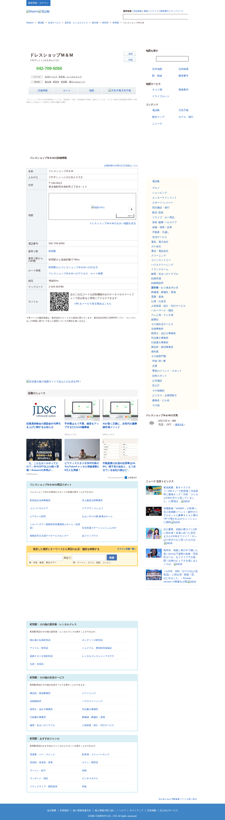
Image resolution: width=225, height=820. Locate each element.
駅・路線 (157, 75)
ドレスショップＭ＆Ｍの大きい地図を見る (112, 220)
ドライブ (154, 11)
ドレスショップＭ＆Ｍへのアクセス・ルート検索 (76, 273)
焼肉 (84, 770)
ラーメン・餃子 (38, 770)
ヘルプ (182, 3)
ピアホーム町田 (38, 516)
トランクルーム (159, 269)
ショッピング (159, 192)
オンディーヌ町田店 (92, 640)
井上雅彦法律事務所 (92, 500)
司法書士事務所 (90, 709)
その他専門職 (158, 356)
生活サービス (51, 76)
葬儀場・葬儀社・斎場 (93, 717)
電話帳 (156, 110)
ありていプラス (90, 535)
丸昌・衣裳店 (37, 664)
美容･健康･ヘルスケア (164, 222)
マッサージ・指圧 (39, 778)
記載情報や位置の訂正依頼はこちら (121, 165)
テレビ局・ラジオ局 (162, 315)
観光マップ (158, 116)
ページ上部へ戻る (177, 799)
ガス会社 (156, 246)
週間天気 (179, 424)
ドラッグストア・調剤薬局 (43, 786)
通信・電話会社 (159, 251)
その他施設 (158, 390)
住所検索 (183, 69)
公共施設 (157, 380)
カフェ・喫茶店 (90, 762)
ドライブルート (160, 96)
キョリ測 (157, 89)
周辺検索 (137, 11)
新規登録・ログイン (38, 3)
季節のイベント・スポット (167, 370)
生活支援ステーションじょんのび (99, 527)
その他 (156, 405)
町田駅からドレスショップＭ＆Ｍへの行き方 (73, 267)
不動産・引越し (160, 232)
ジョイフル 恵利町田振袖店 (97, 648)
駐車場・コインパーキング (96, 754)
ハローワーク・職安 (162, 310)
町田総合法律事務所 (40, 500)
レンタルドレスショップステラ (98, 656)
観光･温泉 (157, 212)
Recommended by (116, 478)
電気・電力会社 (159, 241)
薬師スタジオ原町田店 (41, 656)
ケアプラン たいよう (92, 508)
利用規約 (64, 810)
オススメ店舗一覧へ (126, 549)
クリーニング (89, 693)
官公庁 (156, 385)
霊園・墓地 (157, 296)
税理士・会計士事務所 (41, 709)
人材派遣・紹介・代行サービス (98, 725)
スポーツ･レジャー (162, 202)
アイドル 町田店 (39, 648)
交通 (154, 365)
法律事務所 (157, 328)
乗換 (146, 11)
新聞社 (155, 319)
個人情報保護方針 (82, 810)
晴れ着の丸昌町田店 (40, 640)
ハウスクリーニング (92, 701)
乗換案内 (183, 89)
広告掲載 (151, 810)
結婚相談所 (35, 701)
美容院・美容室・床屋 (41, 762)
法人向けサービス (169, 810)
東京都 (48, 82)
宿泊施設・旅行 (160, 207)
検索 (193, 16)
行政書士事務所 (38, 717)
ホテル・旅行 (186, 116)
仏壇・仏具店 (158, 301)
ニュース (157, 123)
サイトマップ (193, 3)
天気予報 (126, 90)
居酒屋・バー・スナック (42, 754)
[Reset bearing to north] (131, 209)
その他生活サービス (162, 324)
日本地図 (157, 69)
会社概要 (51, 810)
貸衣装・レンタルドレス (70, 76)
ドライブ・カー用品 (163, 217)
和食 (84, 786)
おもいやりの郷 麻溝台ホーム (97, 516)
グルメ (156, 187)
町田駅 (64, 82)
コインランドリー (161, 260)
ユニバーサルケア (39, 508)
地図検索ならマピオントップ (164, 3)
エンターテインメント (164, 197)
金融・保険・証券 (162, 227)
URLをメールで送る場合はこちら (93, 303)
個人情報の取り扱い (105, 810)
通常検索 (127, 11)
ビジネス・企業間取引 (164, 395)
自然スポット (159, 375)
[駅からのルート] (77, 82)
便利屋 (155, 351)
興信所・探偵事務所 (40, 693)
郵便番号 (164, 11)
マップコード (177, 11)
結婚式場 (156, 278)
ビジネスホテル (90, 778)
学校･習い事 (159, 360)
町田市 (56, 82)
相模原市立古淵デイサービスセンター (49, 535)
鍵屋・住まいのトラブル (42, 725)
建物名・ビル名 (160, 400)
